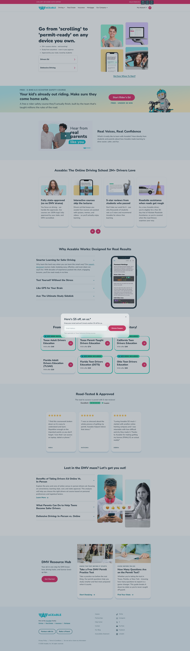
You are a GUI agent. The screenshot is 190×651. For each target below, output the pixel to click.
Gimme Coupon (117, 328)
